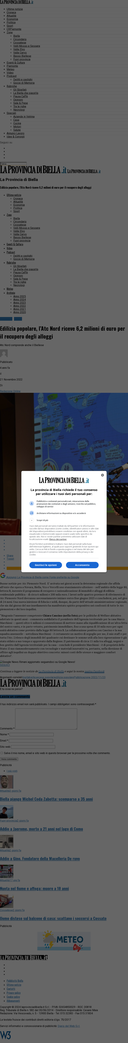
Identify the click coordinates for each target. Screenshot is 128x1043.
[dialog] (64, 521)
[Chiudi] (102, 475)
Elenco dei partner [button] (58, 539)
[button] (64, 520)
